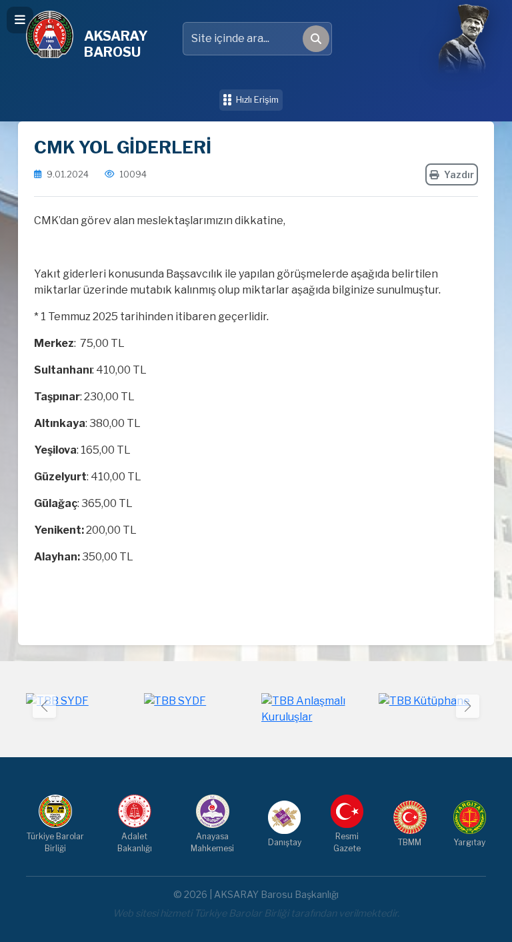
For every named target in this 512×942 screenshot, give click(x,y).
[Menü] (20, 20)
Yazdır (459, 174)
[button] (467, 706)
